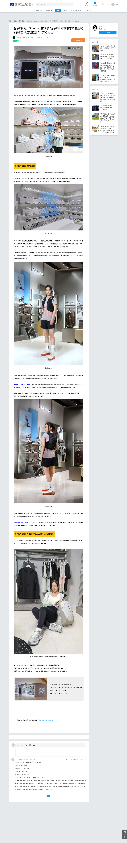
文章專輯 (88, 10)
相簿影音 (49, 10)
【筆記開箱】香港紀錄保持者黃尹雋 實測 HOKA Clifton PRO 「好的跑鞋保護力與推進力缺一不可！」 (107, 118)
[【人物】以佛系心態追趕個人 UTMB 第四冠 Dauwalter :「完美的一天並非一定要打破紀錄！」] (95, 77)
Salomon (18, 38)
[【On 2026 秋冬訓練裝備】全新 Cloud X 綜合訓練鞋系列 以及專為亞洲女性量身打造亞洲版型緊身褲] (95, 95)
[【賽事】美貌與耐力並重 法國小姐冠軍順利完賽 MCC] (95, 48)
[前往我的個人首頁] (113, 4)
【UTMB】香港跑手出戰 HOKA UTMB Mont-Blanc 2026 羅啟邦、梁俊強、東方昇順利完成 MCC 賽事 (107, 67)
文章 (58, 10)
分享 (16, 41)
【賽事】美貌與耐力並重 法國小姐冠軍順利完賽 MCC (107, 48)
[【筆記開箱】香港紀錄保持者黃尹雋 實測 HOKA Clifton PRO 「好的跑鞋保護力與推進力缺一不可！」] (95, 116)
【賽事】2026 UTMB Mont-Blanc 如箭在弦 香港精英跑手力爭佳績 (107, 56)
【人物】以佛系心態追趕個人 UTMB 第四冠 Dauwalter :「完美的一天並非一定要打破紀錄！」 (107, 78)
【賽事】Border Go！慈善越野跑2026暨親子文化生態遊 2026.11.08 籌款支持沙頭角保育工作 (107, 129)
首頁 (10, 21)
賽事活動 (39, 10)
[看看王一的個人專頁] (12, 759)
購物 (65, 10)
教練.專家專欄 (76, 10)
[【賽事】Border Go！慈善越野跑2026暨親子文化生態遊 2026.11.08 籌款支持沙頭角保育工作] (95, 128)
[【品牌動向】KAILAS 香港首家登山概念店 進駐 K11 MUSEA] (95, 108)
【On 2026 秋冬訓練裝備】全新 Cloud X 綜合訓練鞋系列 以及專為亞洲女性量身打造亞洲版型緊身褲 (107, 97)
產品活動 (21, 21)
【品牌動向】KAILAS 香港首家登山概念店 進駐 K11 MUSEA (107, 107)
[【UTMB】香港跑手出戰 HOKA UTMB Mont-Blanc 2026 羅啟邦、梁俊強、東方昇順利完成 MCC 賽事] (95, 65)
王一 (16, 759)
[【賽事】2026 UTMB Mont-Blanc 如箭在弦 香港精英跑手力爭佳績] (95, 57)
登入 (117, 4)
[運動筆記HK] (21, 4)
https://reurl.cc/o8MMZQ (47, 720)
